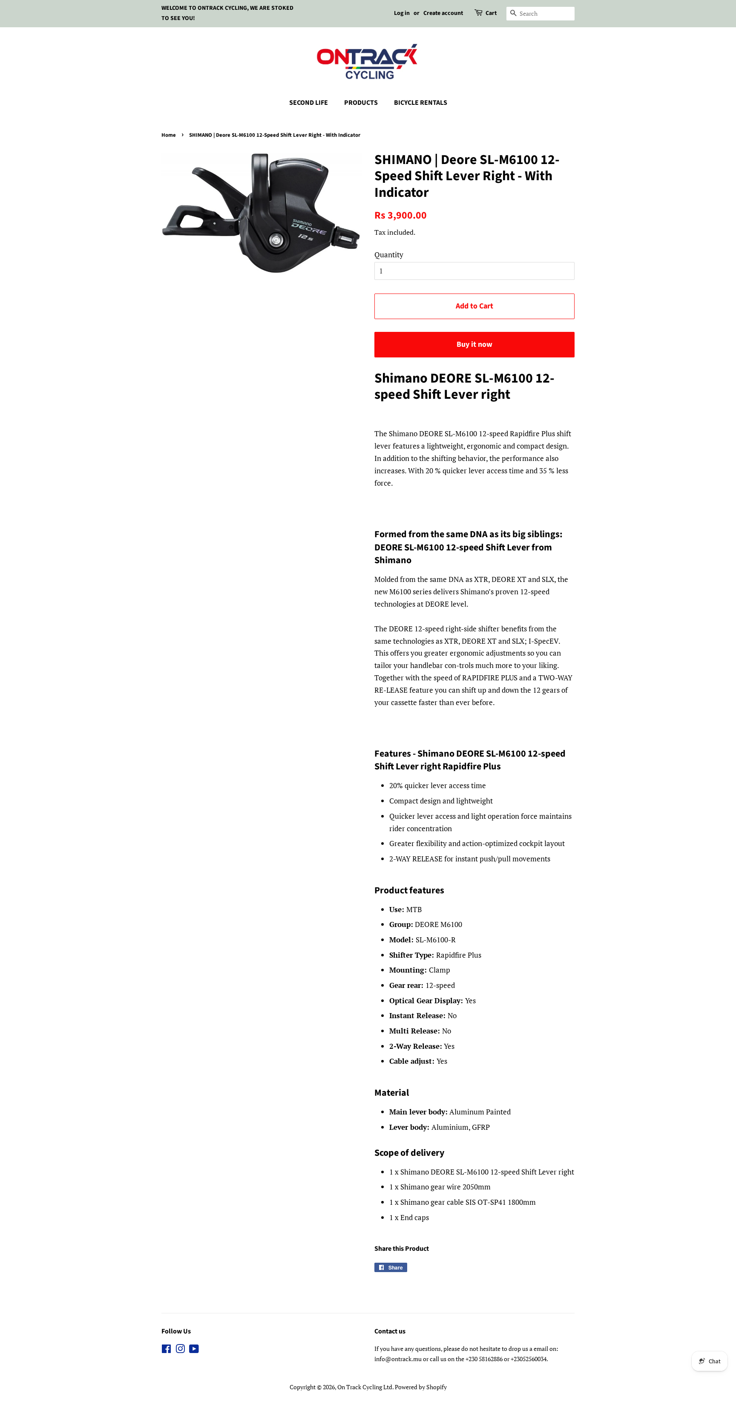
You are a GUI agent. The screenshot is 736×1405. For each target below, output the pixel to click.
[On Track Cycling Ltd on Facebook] (166, 1350)
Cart (491, 13)
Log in (402, 13)
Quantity (388, 254)
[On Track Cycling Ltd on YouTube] (194, 1350)
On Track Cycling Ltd (364, 1387)
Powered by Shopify (421, 1387)
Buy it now (474, 344)
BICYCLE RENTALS (420, 102)
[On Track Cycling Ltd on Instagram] (180, 1350)
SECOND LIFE (308, 102)
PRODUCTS (361, 102)
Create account (443, 13)
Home (168, 135)
